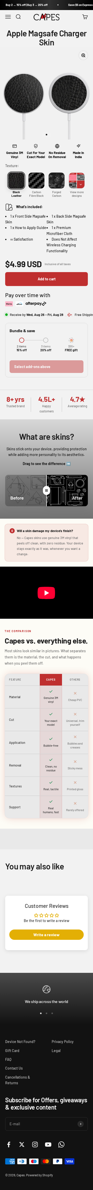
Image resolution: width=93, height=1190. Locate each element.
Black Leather (16, 193)
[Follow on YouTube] (48, 1144)
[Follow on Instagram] (35, 1144)
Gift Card (12, 1050)
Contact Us (14, 1068)
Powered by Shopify (39, 1175)
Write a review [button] (46, 934)
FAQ (8, 1059)
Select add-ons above (32, 366)
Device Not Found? (20, 1041)
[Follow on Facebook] (8, 1144)
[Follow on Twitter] (21, 1144)
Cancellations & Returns (17, 1080)
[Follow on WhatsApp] (61, 1144)
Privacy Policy (63, 1041)
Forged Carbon (56, 193)
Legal (56, 1050)
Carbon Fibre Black (36, 193)
